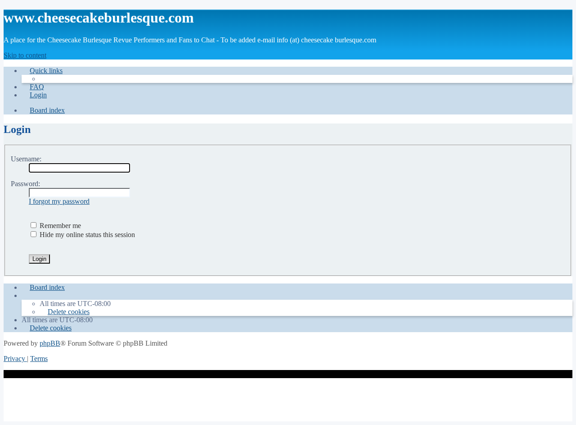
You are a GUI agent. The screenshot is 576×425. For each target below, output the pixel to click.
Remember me (59, 225)
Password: (25, 183)
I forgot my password (59, 201)
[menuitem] (33, 87)
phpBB (50, 343)
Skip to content (25, 55)
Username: (26, 159)
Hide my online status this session (86, 234)
